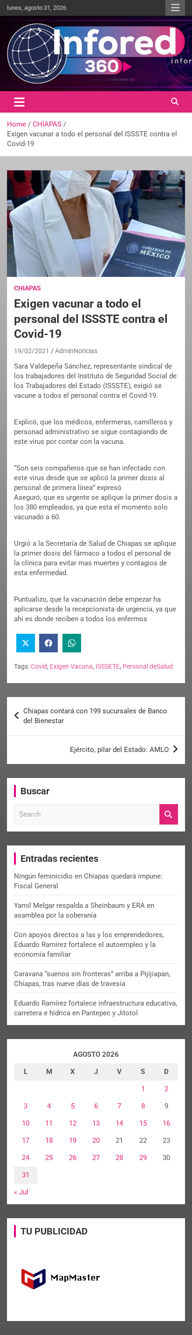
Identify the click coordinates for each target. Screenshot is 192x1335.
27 (96, 1158)
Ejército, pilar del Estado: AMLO (119, 749)
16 (166, 1123)
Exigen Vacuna (71, 666)
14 (119, 1123)
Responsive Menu (175, 8)
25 (49, 1158)
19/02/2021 (31, 351)
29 (143, 1158)
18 (49, 1140)
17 (25, 1140)
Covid (39, 666)
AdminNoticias (76, 351)
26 (72, 1158)
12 (72, 1123)
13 (96, 1123)
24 (25, 1158)
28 (119, 1158)
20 (96, 1140)
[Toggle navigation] (19, 102)
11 (49, 1123)
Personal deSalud (148, 666)
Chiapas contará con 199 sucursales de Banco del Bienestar (95, 716)
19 (72, 1140)
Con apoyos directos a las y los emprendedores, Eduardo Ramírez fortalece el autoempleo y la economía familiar (89, 945)
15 (143, 1123)
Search (168, 814)
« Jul (21, 1192)
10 (25, 1123)
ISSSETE (108, 666)
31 (25, 1175)
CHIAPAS (27, 288)
